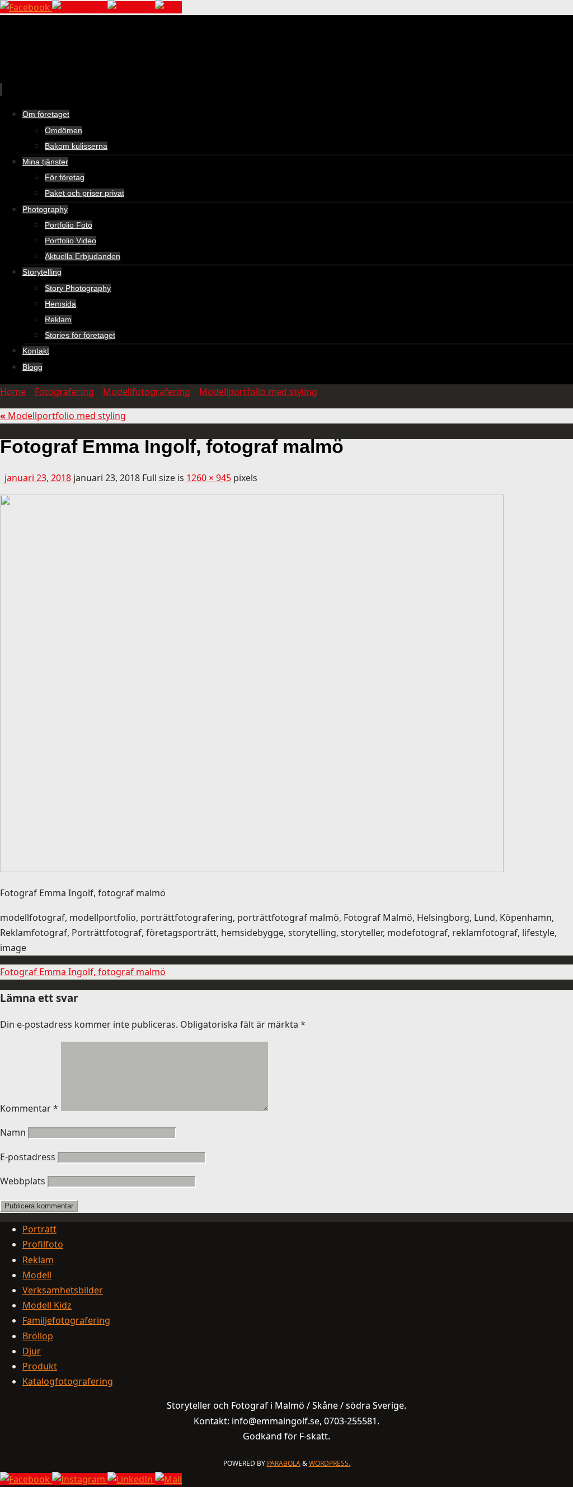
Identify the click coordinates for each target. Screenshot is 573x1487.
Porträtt (39, 1229)
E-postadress (27, 1157)
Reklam (38, 1260)
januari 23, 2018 (37, 478)
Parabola (283, 1463)
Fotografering (64, 391)
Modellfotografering (146, 391)
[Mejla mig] (168, 7)
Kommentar (29, 1108)
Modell (36, 1275)
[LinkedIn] (131, 7)
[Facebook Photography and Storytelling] (26, 7)
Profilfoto (42, 1244)
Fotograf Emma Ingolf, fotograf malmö (83, 972)
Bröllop (37, 1336)
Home (13, 391)
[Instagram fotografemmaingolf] (79, 7)
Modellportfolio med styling (258, 391)
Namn (13, 1132)
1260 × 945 (208, 478)
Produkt (39, 1366)
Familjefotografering (66, 1320)
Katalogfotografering (67, 1381)
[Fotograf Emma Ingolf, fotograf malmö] (252, 869)
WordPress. (329, 1463)
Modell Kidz (47, 1305)
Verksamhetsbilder (62, 1290)
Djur (31, 1351)
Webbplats (22, 1181)
